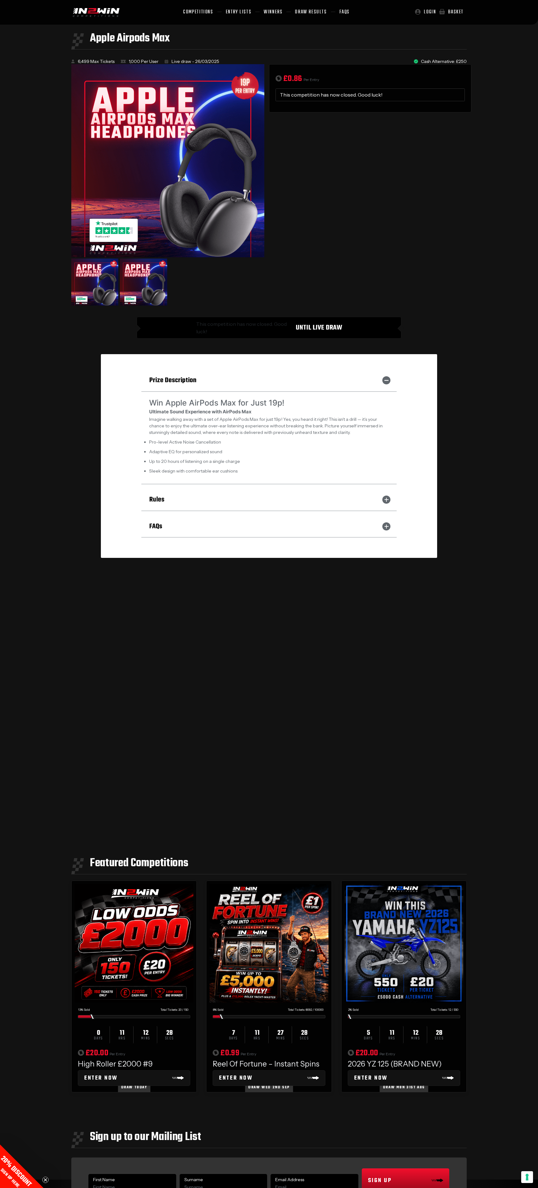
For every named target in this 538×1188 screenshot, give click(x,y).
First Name (104, 1179)
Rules (156, 499)
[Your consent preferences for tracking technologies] (527, 1177)
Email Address (289, 1179)
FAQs (155, 526)
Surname (193, 1179)
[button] (22, 1166)
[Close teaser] (45, 1180)
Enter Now (101, 1078)
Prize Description (172, 380)
